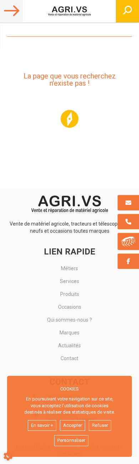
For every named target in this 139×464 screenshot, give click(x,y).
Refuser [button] (100, 425)
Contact (69, 358)
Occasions (69, 307)
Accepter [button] (72, 425)
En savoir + (42, 425)
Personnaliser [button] (71, 440)
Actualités (69, 345)
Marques (69, 333)
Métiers (69, 268)
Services (69, 281)
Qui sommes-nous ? (69, 320)
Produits (69, 294)
